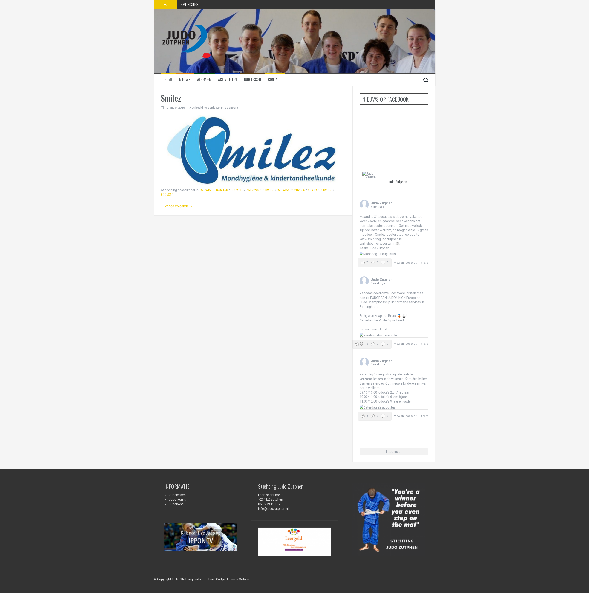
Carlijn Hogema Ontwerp (233, 579)
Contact (274, 79)
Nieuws (184, 79)
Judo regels (177, 499)
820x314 (167, 194)
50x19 (312, 190)
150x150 (221, 190)
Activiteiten (227, 79)
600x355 (326, 190)
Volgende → (184, 206)
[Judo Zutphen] (373, 175)
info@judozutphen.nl (273, 509)
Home (168, 79)
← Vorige (167, 206)
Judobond (176, 504)
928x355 (206, 190)
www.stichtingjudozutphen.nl (381, 239)
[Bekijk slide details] (200, 537)
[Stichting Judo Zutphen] (186, 41)
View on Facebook (405, 262)
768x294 (252, 190)
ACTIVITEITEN (192, 5)
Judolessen (252, 79)
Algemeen (204, 79)
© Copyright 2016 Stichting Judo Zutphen (184, 579)
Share (424, 262)
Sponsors (231, 107)
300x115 (237, 190)
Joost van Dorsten (403, 293)
